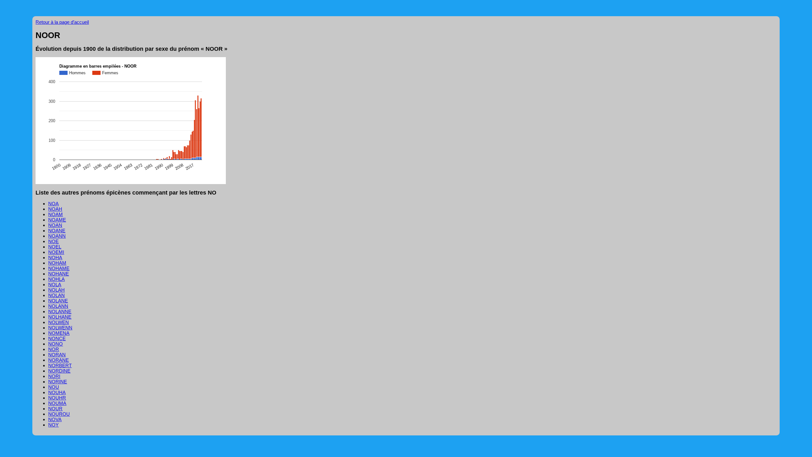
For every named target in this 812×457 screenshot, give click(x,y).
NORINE (57, 381)
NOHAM (57, 263)
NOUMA (57, 403)
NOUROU (59, 414)
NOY (53, 424)
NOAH (55, 209)
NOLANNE (59, 311)
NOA (53, 203)
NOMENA (58, 333)
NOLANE (58, 300)
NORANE (58, 360)
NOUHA (57, 392)
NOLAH (56, 290)
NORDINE (59, 371)
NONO (55, 344)
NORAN (57, 354)
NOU (53, 387)
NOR (53, 349)
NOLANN (58, 306)
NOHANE (58, 273)
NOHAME (58, 268)
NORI (54, 376)
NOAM (55, 214)
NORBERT (60, 365)
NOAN (55, 225)
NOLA (54, 284)
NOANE (56, 230)
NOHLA (56, 279)
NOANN (57, 236)
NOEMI (56, 252)
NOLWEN (58, 322)
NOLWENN (60, 327)
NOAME (57, 219)
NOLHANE (59, 317)
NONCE (57, 338)
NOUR (55, 408)
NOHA (55, 257)
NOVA (55, 419)
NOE (53, 241)
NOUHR (57, 398)
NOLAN (56, 295)
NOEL (54, 246)
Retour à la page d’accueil (62, 22)
